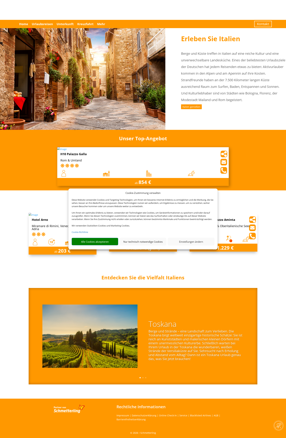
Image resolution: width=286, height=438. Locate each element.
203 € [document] (64, 250)
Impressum (123, 415)
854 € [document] (145, 182)
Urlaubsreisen (42, 24)
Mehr (101, 24)
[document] (143, 278)
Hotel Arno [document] (40, 220)
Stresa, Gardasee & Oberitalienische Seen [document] (221, 226)
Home (23, 24)
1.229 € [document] (225, 247)
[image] (62, 149)
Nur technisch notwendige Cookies (143, 241)
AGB (216, 415)
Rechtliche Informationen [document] (141, 407)
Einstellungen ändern (191, 241)
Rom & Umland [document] (71, 160)
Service (183, 415)
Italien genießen (191, 106)
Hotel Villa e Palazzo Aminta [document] (214, 220)
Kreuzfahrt (85, 24)
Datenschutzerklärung (144, 415)
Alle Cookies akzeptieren (95, 241)
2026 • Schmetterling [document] (144, 432)
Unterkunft (65, 24)
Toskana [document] (162, 324)
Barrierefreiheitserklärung (131, 419)
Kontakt (263, 24)
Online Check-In (168, 415)
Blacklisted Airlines (200, 415)
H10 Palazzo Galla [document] (73, 154)
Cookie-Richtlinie (80, 232)
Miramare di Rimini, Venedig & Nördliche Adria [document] (60, 227)
